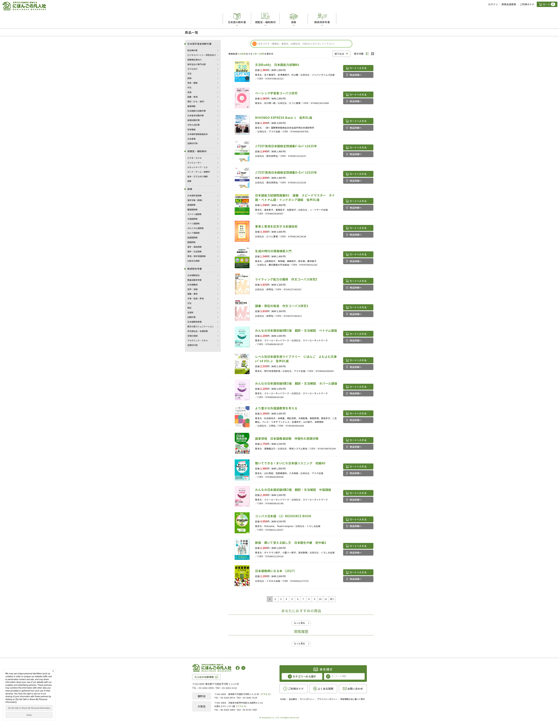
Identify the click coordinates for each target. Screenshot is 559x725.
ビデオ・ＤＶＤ (194, 157)
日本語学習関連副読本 (197, 134)
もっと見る (299, 622)
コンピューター (194, 162)
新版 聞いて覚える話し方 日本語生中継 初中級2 (290, 542)
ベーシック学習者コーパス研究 (276, 93)
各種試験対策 (193, 120)
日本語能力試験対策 (196, 110)
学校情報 (191, 129)
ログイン (493, 4)
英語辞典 (191, 204)
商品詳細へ (356, 75)
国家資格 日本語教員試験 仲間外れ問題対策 (287, 438)
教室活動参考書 (194, 279)
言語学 (190, 312)
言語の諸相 (192, 335)
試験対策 (191, 317)
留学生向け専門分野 (196, 64)
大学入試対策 (193, 124)
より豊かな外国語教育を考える (276, 408)
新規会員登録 (509, 4)
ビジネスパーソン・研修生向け (201, 55)
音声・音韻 (192, 289)
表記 (189, 307)
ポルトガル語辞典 (195, 228)
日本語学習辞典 (194, 195)
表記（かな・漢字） (196, 101)
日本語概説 (192, 284)
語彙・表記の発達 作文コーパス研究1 (281, 306)
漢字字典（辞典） (195, 200)
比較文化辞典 (193, 260)
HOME (283, 699)
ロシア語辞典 (193, 232)
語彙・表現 (192, 96)
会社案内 (293, 699)
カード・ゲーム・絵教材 (198, 171)
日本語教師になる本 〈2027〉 (276, 571)
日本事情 (191, 138)
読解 (189, 78)
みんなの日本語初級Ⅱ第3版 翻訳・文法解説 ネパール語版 (296, 383)
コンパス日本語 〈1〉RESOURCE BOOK (283, 516)
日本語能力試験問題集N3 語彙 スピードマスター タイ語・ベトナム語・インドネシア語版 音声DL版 (295, 197)
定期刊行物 (192, 143)
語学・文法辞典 (194, 251)
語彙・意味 (192, 293)
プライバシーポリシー (327, 699)
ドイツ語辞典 (193, 223)
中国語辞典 (192, 218)
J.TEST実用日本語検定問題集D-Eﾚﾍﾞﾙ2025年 (286, 172)
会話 (189, 92)
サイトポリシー (307, 699)
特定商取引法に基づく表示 (352, 699)
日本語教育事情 (194, 321)
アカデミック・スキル (197, 340)
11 (325, 598)
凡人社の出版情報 (204, 677)
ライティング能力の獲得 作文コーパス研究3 (286, 279)
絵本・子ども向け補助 (197, 176)
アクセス (265, 694)
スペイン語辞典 (194, 214)
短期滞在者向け (194, 59)
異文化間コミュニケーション (200, 326)
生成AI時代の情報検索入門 (273, 251)
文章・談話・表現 (195, 298)
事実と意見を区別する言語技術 (276, 226)
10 (320, 598)
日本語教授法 (193, 275)
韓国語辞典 (192, 209)
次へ (332, 598)
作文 (189, 87)
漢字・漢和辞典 (194, 246)
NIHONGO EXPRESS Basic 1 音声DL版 (283, 117)
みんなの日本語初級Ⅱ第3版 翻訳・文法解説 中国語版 (293, 490)
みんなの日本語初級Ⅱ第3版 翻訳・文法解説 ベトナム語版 (296, 330)
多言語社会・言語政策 (197, 331)
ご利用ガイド (527, 4)
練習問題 (191, 106)
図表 (189, 181)
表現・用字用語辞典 (196, 256)
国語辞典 (191, 242)
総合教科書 (192, 50)
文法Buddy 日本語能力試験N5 (277, 65)
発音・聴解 (192, 82)
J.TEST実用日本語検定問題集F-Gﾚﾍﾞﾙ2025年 (286, 146)
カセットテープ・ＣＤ (197, 167)
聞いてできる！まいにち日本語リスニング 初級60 (290, 463)
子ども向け (192, 68)
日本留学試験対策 (195, 115)
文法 (189, 73)
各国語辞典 (192, 237)
